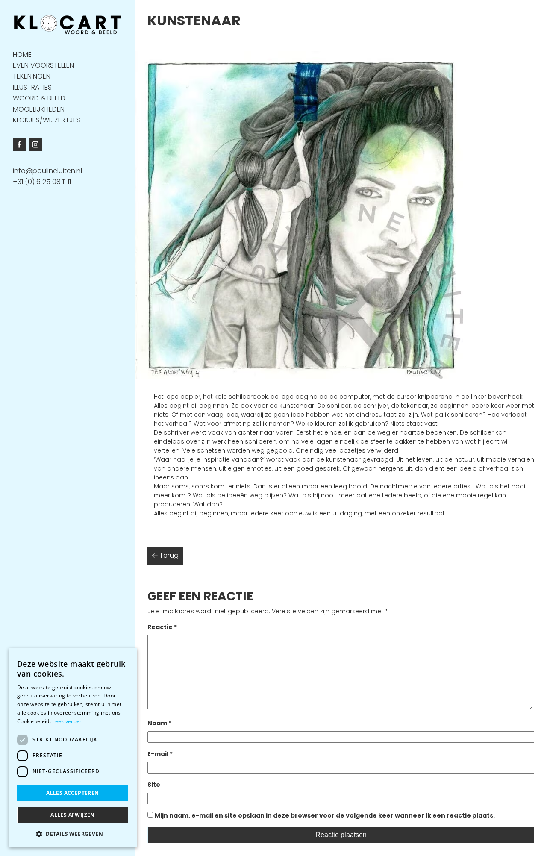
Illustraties (32, 87)
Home (22, 54)
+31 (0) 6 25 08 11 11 (42, 182)
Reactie (162, 627)
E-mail (160, 754)
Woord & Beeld (39, 98)
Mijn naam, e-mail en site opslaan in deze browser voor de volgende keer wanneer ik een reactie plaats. (325, 815)
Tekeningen (31, 76)
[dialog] (73, 747)
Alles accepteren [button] (72, 793)
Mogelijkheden (39, 109)
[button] (72, 834)
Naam (159, 723)
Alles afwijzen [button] (72, 814)
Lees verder (67, 721)
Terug (168, 555)
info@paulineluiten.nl (47, 171)
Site (153, 784)
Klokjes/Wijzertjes (46, 120)
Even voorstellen (43, 65)
